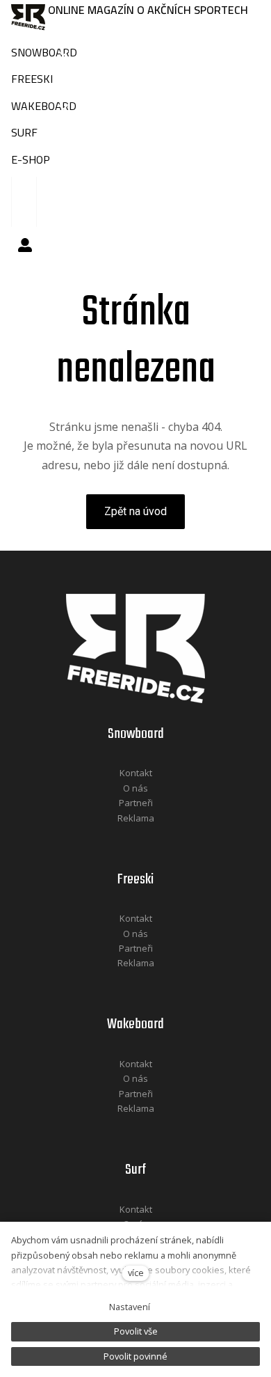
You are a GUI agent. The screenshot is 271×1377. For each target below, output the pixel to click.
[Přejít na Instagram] (154, 836)
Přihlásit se (25, 245)
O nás (135, 788)
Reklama (135, 818)
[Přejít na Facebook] (118, 836)
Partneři (136, 802)
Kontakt (136, 772)
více (136, 1272)
